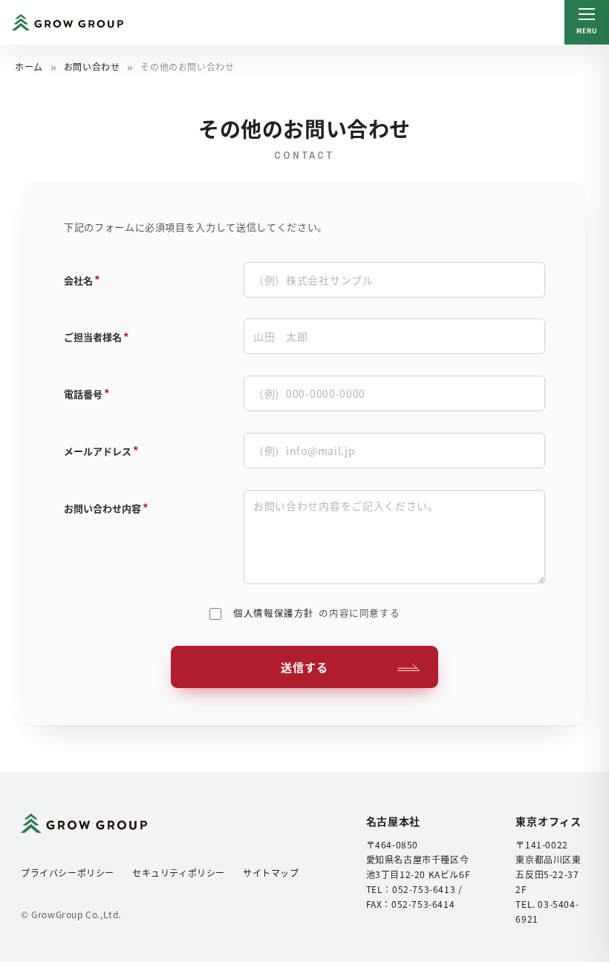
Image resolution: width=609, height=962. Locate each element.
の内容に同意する (316, 613)
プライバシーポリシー (67, 872)
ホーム (29, 66)
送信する (305, 667)
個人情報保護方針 (273, 613)
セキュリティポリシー (178, 872)
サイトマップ (271, 872)
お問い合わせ (92, 66)
